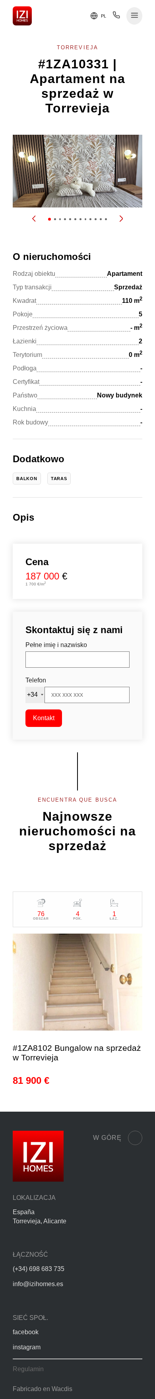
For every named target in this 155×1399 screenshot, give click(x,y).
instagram (27, 1347)
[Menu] (134, 16)
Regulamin (28, 1369)
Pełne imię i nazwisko (56, 644)
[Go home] (22, 15)
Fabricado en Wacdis (42, 1388)
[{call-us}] (116, 17)
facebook (26, 1332)
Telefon (35, 680)
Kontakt (43, 718)
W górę (107, 1137)
